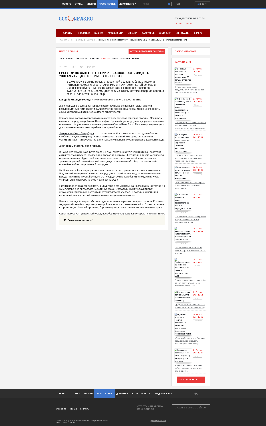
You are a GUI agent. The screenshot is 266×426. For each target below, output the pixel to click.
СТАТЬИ (76, 394)
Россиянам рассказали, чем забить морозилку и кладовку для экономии (189, 368)
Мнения (91, 4)
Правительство (181, 212)
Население (83, 33)
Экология (125, 58)
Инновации (182, 33)
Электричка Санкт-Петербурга (76, 133)
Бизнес (98, 33)
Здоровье (197, 173)
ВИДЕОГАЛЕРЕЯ (164, 394)
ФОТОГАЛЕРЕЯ (144, 394)
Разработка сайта (62, 422)
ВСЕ (62, 58)
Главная (63, 40)
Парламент (198, 75)
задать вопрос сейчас (191, 407)
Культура (90, 40)
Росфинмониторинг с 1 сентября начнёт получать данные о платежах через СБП (190, 283)
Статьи (79, 4)
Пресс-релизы (107, 4)
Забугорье (148, 33)
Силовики (165, 33)
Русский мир (115, 33)
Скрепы (198, 33)
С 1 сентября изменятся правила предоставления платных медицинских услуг (190, 219)
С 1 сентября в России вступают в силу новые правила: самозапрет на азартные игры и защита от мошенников (190, 125)
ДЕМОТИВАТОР (124, 394)
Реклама (73, 409)
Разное (135, 58)
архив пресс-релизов (158, 421)
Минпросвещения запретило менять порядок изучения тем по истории (190, 250)
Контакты (84, 409)
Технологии (81, 58)
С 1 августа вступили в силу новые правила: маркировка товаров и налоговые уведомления (188, 158)
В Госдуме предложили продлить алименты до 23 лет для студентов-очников (189, 89)
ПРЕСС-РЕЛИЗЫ (104, 394)
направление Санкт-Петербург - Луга (119, 124)
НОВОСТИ (63, 394)
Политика (94, 58)
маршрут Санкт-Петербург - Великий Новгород (110, 136)
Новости (66, 4)
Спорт (115, 58)
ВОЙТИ (203, 4)
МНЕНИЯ (88, 394)
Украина (132, 33)
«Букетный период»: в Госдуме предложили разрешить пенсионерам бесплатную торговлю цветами (190, 340)
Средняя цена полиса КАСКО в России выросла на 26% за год (190, 306)
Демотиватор (127, 4)
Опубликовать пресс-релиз (147, 51)
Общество (197, 105)
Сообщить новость (190, 380)
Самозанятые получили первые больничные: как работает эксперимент (190, 185)
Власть (67, 33)
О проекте (61, 409)
